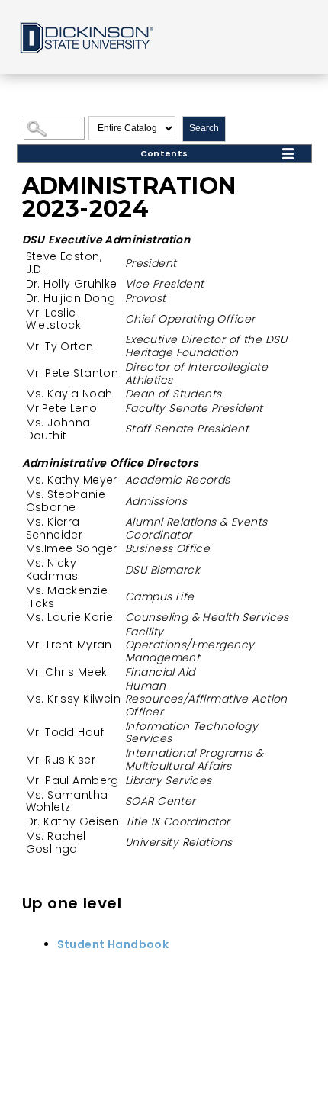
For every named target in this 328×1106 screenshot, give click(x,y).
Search (204, 128)
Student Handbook (113, 944)
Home (85, 36)
